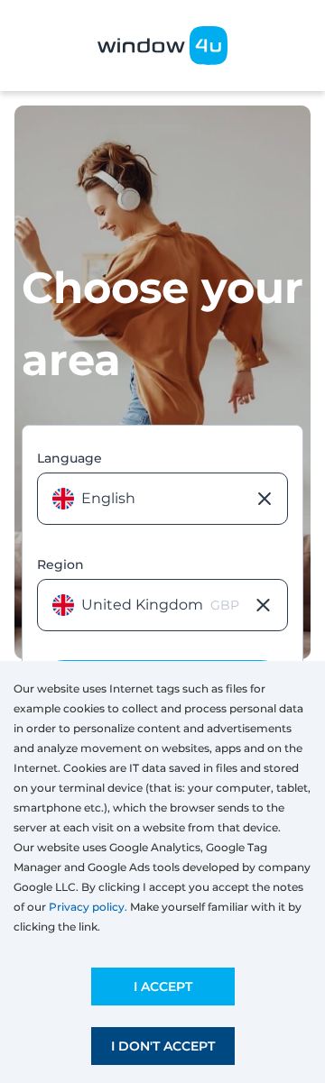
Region (60, 564)
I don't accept (163, 1046)
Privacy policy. (88, 906)
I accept (163, 986)
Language (69, 458)
